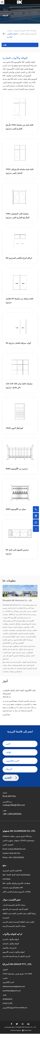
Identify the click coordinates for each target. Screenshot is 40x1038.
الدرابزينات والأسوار (9, 948)
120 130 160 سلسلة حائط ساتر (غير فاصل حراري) (19, 385)
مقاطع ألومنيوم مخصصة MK (13, 887)
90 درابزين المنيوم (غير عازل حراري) (17, 552)
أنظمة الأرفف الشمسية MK (12, 871)
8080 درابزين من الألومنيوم (17, 468)
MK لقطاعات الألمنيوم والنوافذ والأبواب (16, 883)
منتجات (9, 31)
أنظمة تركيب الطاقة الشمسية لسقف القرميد (18, 922)
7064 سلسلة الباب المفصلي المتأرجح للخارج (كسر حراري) (17, 215)
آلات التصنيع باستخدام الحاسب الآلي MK (17, 892)
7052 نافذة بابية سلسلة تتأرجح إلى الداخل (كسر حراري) (20, 171)
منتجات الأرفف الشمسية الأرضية (14, 926)
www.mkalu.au (21, 1007)
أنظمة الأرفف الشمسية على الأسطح (15, 909)
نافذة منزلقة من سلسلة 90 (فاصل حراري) (19, 300)
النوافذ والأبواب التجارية (11, 939)
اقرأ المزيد (6, 715)
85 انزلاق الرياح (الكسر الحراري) (19, 258)
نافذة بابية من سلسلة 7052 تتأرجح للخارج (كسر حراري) (19, 127)
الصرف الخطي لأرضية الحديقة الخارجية (16, 956)
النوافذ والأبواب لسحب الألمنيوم (14, 952)
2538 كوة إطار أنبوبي (14, 428)
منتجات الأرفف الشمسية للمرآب (14, 905)
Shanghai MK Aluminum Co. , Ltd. (26, 1027)
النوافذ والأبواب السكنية (11, 944)
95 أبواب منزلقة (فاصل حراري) (18, 343)
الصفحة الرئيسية (19, 31)
